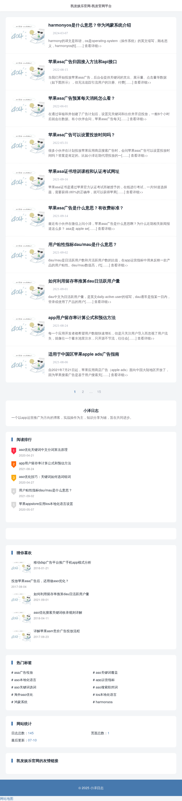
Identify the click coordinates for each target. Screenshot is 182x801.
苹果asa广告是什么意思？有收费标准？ (86, 208)
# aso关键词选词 (23, 687)
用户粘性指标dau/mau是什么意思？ (82, 244)
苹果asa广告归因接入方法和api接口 (82, 61)
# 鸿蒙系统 (19, 701)
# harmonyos (103, 701)
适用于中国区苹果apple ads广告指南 (83, 354)
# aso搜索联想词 (105, 687)
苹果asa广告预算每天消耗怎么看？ (81, 98)
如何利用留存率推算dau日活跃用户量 (84, 281)
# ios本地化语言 (105, 694)
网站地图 (6, 798)
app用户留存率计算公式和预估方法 (82, 317)
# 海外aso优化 (22, 694)
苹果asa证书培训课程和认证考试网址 (83, 171)
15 (99, 391)
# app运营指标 (104, 679)
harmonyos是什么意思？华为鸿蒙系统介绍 (89, 25)
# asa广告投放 (22, 672)
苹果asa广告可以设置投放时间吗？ (81, 135)
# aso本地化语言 (23, 679)
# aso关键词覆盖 (105, 672)
